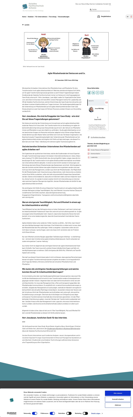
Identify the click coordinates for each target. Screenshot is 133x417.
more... (97, 114)
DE (110, 4)
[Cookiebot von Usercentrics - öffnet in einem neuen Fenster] (12, 413)
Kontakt (106, 4)
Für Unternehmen (41, 16)
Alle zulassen (118, 393)
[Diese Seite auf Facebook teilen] (89, 92)
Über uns (78, 4)
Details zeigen (95, 413)
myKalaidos (99, 4)
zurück (27, 25)
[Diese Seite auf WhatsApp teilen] (98, 92)
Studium (31, 16)
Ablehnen (118, 405)
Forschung (52, 16)
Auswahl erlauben (118, 399)
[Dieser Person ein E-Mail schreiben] (106, 102)
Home (24, 16)
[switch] (52, 413)
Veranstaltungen (63, 16)
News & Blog (85, 4)
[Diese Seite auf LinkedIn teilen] (93, 92)
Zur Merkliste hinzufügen (98, 137)
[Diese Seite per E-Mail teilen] (102, 92)
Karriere (92, 4)
